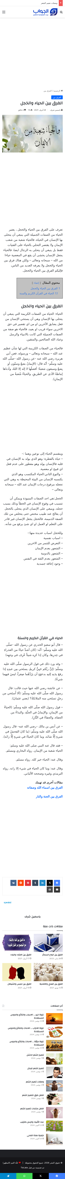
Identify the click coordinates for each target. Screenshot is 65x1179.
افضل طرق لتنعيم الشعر (33, 1095)
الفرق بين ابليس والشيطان (19, 984)
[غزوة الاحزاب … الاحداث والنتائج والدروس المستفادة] (54, 1032)
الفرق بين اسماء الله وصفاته (45, 787)
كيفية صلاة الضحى (35, 1135)
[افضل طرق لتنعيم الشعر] (54, 1099)
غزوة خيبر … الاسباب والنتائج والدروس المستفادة (27, 1016)
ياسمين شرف (55, 110)
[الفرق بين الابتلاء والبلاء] (16, 943)
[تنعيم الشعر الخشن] (54, 1059)
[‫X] (50, 883)
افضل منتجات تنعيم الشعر (32, 1109)
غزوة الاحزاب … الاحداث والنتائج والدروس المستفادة (26, 1029)
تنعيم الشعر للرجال (35, 1068)
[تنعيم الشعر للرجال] (54, 1072)
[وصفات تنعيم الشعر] (54, 1085)
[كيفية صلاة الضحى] (54, 1139)
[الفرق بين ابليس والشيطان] (16, 972)
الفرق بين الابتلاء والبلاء (20, 955)
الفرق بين (48, 91)
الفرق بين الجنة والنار (49, 796)
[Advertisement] (32, 52)
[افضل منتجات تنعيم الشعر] (54, 1112)
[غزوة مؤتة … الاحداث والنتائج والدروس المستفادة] (54, 1045)
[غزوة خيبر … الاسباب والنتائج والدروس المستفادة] (54, 1018)
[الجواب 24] (45, 12)
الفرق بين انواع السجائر (52, 955)
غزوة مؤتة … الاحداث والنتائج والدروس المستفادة (27, 1043)
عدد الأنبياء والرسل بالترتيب (32, 1122)
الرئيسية (57, 91)
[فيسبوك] (57, 883)
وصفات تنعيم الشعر (49, 3)
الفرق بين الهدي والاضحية (51, 984)
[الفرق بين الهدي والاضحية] (48, 972)
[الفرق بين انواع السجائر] (48, 943)
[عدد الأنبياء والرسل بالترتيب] (54, 1126)
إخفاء (36, 282)
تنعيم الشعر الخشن (35, 1055)
